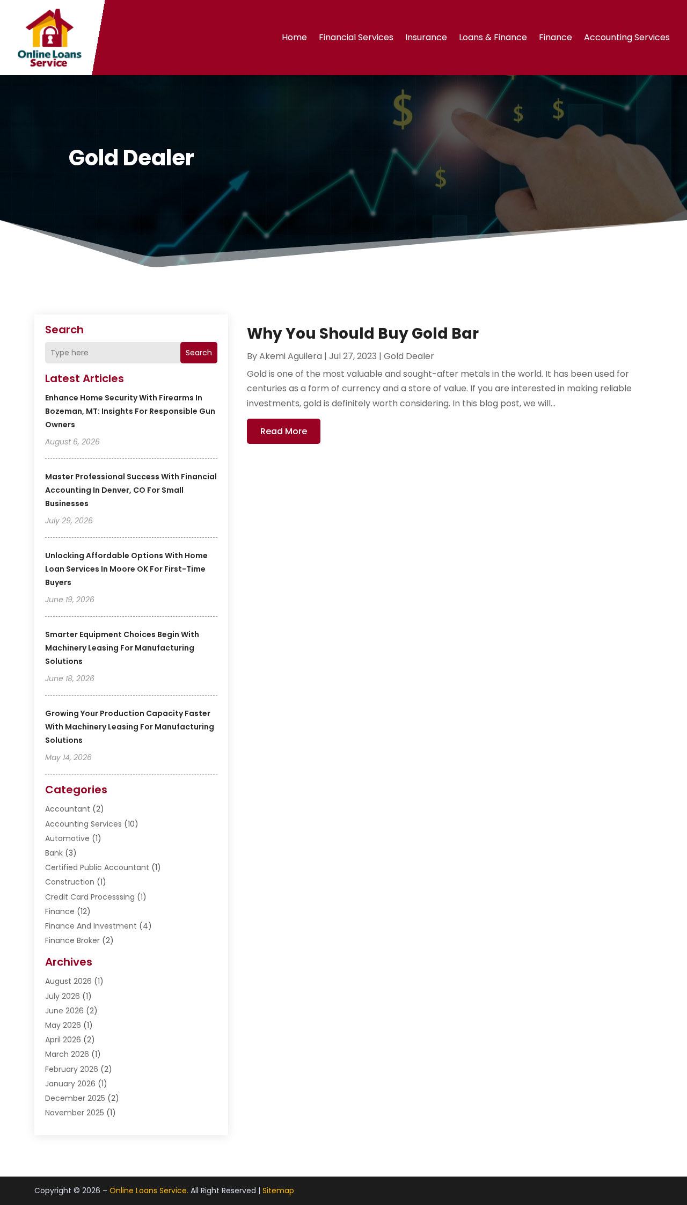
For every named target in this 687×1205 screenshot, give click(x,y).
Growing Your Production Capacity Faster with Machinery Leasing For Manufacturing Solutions (129, 727)
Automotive (67, 838)
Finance (555, 37)
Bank (54, 853)
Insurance (426, 37)
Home (294, 37)
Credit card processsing (90, 897)
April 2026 (63, 1039)
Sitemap (278, 1190)
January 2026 (70, 1083)
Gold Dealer (409, 356)
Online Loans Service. (148, 1190)
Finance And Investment (91, 926)
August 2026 (68, 981)
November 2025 (74, 1112)
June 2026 (64, 1010)
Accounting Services (627, 37)
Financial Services (356, 37)
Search (199, 352)
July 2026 (62, 996)
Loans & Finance (493, 37)
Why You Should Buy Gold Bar (363, 333)
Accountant (67, 809)
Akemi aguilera (290, 356)
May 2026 (63, 1025)
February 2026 (71, 1069)
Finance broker (72, 940)
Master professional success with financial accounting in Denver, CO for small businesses (131, 490)
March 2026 (67, 1054)
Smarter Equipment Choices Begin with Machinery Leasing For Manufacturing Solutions (122, 648)
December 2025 (75, 1098)
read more (283, 431)
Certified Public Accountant (97, 867)
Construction (69, 882)
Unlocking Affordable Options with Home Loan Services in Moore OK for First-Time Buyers (126, 569)
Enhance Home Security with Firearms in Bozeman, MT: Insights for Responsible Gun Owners (130, 411)
